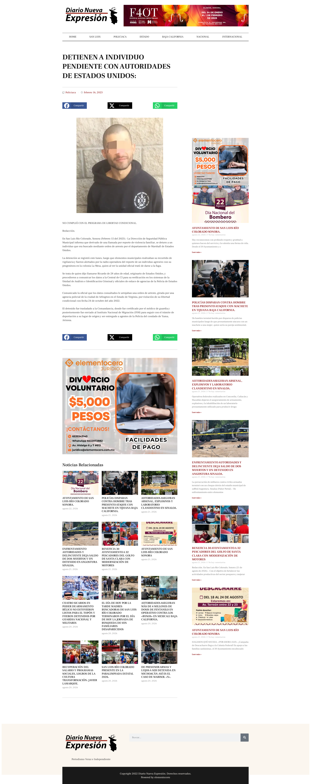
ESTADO (144, 36)
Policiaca (70, 92)
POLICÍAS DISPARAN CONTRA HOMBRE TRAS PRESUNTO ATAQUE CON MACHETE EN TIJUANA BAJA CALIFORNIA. (120, 504)
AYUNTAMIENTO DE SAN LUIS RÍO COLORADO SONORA (157, 552)
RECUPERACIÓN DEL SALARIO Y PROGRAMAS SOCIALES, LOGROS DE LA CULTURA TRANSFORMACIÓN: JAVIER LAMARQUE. (79, 675)
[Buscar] (245, 737)
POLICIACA (120, 36)
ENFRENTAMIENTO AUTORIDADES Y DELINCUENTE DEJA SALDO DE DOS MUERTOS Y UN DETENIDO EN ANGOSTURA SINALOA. (80, 557)
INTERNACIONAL (232, 36)
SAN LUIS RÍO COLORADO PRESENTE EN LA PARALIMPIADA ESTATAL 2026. (118, 672)
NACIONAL (202, 36)
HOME (72, 36)
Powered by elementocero (155, 777)
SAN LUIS (94, 36)
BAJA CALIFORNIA (172, 36)
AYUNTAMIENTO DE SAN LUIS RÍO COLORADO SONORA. (78, 501)
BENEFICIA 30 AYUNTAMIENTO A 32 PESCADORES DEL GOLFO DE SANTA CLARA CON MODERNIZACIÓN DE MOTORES (118, 557)
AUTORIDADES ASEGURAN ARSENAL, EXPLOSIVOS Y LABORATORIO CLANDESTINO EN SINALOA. (159, 503)
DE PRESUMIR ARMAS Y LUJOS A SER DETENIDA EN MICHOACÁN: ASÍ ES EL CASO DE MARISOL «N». (158, 672)
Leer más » (196, 252)
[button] (74, 105)
